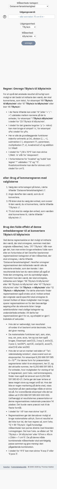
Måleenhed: (27, 33)
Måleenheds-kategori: (27, 3)
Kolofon (6, 467)
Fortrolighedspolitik (18, 467)
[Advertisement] (28, 66)
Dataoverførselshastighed (30, 190)
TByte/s (13, 207)
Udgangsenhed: (27, 23)
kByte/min (13, 217)
